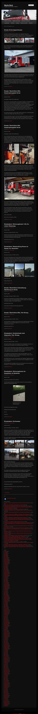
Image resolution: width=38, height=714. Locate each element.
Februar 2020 (6, 630)
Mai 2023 (5, 592)
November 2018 (6, 646)
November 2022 (6, 598)
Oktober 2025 (6, 561)
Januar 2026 (6, 558)
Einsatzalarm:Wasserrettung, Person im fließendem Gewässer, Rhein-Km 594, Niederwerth (18, 523)
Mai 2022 (5, 604)
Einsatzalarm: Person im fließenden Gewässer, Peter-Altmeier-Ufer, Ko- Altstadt (16, 545)
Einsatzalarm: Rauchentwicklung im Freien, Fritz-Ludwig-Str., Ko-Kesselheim (16, 535)
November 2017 (6, 658)
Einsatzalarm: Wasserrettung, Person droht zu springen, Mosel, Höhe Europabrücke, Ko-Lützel (18, 519)
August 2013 (6, 704)
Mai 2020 (5, 629)
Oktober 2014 (6, 696)
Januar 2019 (6, 644)
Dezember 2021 (6, 609)
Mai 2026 (5, 554)
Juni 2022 (5, 603)
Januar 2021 (6, 621)
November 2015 (6, 683)
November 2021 (6, 610)
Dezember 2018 (6, 645)
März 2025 (5, 569)
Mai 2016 (5, 677)
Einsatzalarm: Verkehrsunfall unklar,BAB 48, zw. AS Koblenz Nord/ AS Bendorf (16, 514)
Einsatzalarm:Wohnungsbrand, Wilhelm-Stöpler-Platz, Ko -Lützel (14, 537)
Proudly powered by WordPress (19, 709)
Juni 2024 (5, 578)
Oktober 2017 (6, 659)
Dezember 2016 (6, 670)
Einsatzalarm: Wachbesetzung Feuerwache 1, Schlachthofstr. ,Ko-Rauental (15, 544)
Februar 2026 (6, 557)
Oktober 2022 (6, 599)
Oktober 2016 (6, 672)
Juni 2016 (5, 676)
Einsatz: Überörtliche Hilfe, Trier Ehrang (16, 313)
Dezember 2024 (6, 572)
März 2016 (5, 679)
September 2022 (6, 600)
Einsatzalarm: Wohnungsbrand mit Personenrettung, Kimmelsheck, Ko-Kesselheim (17, 522)
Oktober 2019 (6, 634)
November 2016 (6, 671)
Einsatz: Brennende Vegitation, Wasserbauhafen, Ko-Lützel (13, 504)
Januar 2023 (6, 596)
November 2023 (6, 585)
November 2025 (6, 560)
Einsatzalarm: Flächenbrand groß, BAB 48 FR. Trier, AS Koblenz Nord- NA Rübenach (17, 512)
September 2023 (6, 587)
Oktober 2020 (6, 624)
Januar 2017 (6, 669)
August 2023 (6, 588)
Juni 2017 (5, 664)
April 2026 (5, 555)
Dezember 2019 (6, 632)
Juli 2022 (5, 602)
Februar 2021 (6, 620)
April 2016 (5, 678)
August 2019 (6, 636)
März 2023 (5, 594)
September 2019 (6, 635)
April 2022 (5, 605)
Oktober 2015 (6, 684)
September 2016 (6, 673)
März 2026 (5, 556)
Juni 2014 (5, 699)
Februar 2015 (6, 693)
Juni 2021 (5, 616)
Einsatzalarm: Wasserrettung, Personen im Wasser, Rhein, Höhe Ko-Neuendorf (16, 518)
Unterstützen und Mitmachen (26, 20)
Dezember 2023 (6, 584)
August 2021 (6, 613)
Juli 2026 (5, 552)
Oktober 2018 (6, 647)
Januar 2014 (6, 700)
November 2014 (6, 695)
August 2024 (6, 576)
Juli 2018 (5, 650)
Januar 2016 (6, 681)
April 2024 (5, 580)
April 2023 (5, 593)
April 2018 (5, 653)
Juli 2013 (5, 705)
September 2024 (6, 575)
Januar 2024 (6, 583)
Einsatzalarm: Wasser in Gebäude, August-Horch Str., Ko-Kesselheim (14, 536)
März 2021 (5, 619)
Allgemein (10, 86)
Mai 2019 (5, 640)
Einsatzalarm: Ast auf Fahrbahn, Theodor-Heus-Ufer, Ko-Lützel (13, 521)
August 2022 (6, 601)
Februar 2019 (6, 643)
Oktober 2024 (6, 574)
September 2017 (6, 660)
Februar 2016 (6, 680)
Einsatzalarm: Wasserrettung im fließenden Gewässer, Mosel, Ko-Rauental (15, 517)
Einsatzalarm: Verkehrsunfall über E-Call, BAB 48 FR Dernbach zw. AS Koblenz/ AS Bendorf (18, 515)
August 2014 (6, 697)
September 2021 (6, 612)
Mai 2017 (5, 665)
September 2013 (6, 703)
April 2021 (5, 618)
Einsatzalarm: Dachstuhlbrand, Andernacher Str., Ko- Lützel (13, 541)
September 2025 (6, 562)
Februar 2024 (6, 582)
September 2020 (6, 625)
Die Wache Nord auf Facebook (11, 498)
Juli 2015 (5, 688)
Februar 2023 (6, 595)
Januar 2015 (6, 694)
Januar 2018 (6, 656)
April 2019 (5, 641)
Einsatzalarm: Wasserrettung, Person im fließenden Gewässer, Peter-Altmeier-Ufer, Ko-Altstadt (18, 542)
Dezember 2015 (6, 682)
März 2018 (5, 654)
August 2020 (6, 626)
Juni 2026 (5, 553)
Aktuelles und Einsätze (7, 20)
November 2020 (6, 623)
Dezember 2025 (6, 559)
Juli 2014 (5, 698)
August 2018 (6, 649)
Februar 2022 (6, 607)
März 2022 (5, 606)
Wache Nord (8, 5)
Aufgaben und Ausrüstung (16, 20)
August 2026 (6, 551)
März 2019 (5, 642)
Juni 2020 (5, 628)
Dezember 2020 (6, 622)
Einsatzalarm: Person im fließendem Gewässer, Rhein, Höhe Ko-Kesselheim (15, 505)
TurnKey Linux (23, 713)
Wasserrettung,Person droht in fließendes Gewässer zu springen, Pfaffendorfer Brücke (17, 528)
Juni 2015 (5, 689)
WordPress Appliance (15, 713)
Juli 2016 (5, 675)
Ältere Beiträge (6, 492)
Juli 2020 (5, 627)
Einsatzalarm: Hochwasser (12, 421)
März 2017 (5, 667)
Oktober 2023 (6, 586)
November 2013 (6, 701)
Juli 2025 (5, 564)
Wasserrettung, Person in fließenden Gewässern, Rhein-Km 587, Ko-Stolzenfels (16, 527)
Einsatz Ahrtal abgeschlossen (13, 30)
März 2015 (5, 692)
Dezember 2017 (6, 657)
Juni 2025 (5, 565)
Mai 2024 (5, 579)
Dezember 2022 (6, 597)
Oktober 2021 (6, 611)
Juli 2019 (5, 637)
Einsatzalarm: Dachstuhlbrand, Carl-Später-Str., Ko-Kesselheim (13, 509)
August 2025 (6, 563)
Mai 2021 (5, 617)
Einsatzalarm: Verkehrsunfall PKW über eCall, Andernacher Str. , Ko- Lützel (15, 538)
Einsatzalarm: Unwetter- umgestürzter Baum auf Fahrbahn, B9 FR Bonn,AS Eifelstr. (17, 502)
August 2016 (6, 674)
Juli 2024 (5, 577)
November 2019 (6, 633)
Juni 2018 (5, 651)
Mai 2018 (5, 652)
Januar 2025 (6, 571)
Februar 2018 (6, 655)
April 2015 (5, 691)
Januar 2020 (6, 631)
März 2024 (5, 581)
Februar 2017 (6, 668)
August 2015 (6, 687)
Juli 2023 (5, 589)
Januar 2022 (6, 608)
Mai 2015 (5, 690)
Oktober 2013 (6, 702)
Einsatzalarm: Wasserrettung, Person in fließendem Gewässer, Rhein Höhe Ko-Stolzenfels (18, 510)
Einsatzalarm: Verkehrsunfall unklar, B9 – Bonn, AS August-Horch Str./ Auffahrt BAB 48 (17, 546)
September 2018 (6, 648)
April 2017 (5, 666)
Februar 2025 (6, 570)
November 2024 (6, 573)
